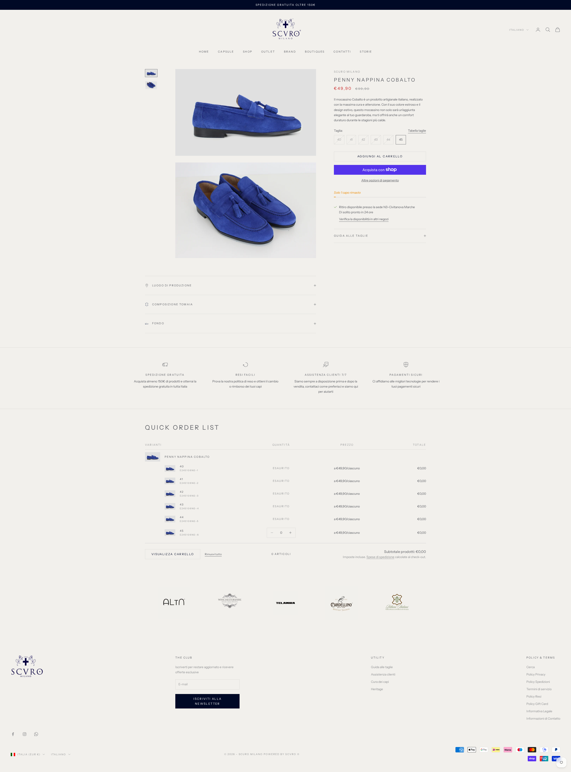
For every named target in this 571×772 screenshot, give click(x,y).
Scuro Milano (347, 71)
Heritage (377, 689)
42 (182, 491)
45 (182, 530)
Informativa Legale (539, 711)
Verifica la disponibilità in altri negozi (364, 219)
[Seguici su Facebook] (13, 734)
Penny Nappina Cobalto (187, 456)
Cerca (530, 667)
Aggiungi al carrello (380, 156)
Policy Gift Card (537, 704)
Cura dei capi (380, 682)
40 (182, 466)
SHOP (247, 51)
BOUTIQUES (315, 51)
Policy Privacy (535, 674)
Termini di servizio (539, 689)
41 (181, 479)
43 (182, 504)
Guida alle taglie (382, 667)
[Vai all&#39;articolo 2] (151, 85)
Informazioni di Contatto (543, 719)
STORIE (366, 51)
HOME (204, 51)
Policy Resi (533, 696)
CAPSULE (226, 51)
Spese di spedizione (380, 557)
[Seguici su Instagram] (24, 734)
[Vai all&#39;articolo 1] (151, 73)
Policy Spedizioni (538, 682)
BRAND (290, 51)
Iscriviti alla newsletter (207, 701)
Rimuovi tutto (213, 554)
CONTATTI (342, 51)
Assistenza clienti (383, 674)
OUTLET (268, 51)
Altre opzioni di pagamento (380, 180)
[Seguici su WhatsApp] (36, 734)
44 (182, 517)
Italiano (516, 29)
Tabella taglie (417, 130)
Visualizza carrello (172, 554)
